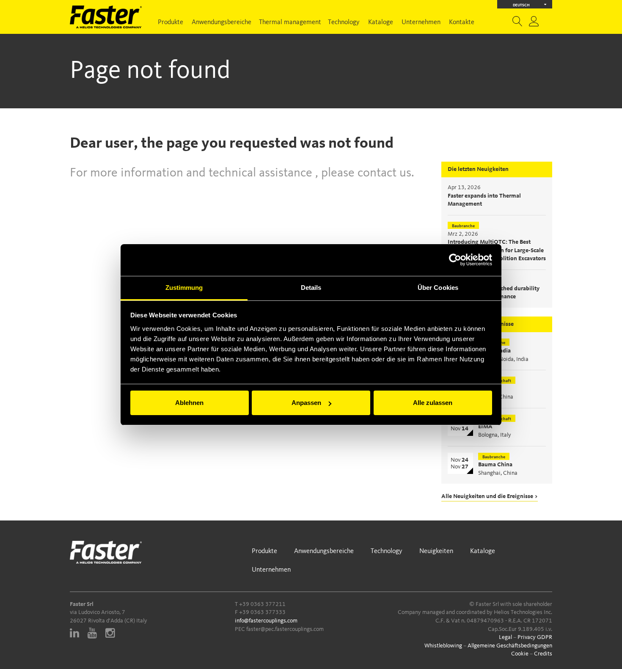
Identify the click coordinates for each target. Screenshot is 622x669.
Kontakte (461, 22)
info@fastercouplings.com (266, 621)
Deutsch (521, 5)
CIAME (487, 389)
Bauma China (495, 465)
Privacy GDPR (534, 637)
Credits (543, 654)
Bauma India (494, 351)
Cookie (519, 654)
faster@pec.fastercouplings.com (285, 629)
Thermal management (290, 22)
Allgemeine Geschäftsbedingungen (510, 646)
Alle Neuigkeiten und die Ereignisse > (489, 496)
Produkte (170, 22)
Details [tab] (311, 287)
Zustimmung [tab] (184, 287)
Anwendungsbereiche (221, 22)
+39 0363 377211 (262, 604)
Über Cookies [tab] (438, 287)
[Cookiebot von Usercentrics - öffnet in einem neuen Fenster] (455, 259)
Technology (344, 22)
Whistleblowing (443, 646)
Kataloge (380, 22)
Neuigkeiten (436, 551)
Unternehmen (421, 22)
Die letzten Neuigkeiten (478, 169)
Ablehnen (189, 402)
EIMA (485, 426)
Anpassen (306, 402)
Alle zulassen (432, 402)
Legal (505, 637)
